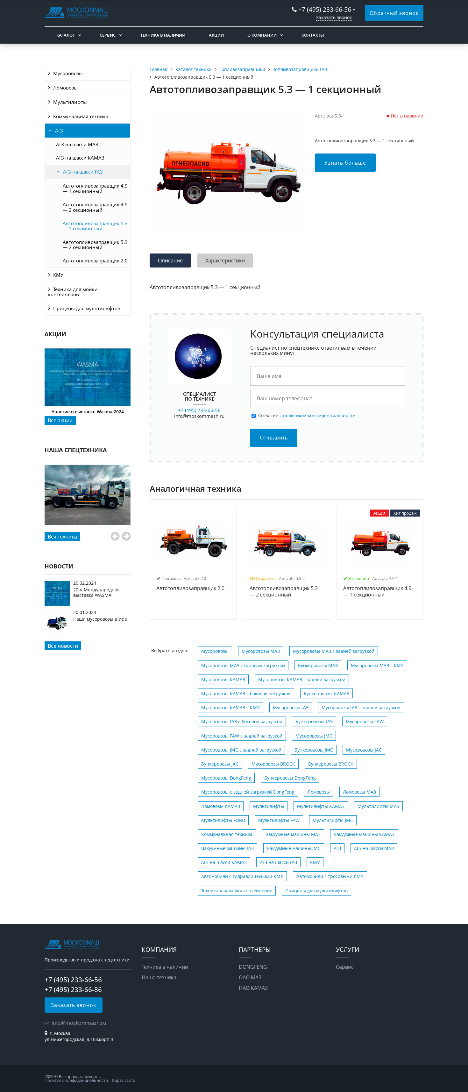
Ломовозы (65, 87)
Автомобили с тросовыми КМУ (330, 876)
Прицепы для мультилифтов (86, 308)
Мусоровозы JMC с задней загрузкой (241, 750)
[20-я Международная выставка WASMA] (57, 604)
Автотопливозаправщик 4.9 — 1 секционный (95, 188)
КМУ (58, 275)
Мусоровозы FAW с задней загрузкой (241, 736)
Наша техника (159, 977)
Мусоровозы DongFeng (226, 778)
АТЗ (59, 130)
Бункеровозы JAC (219, 764)
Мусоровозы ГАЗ (290, 707)
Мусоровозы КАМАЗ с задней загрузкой (301, 679)
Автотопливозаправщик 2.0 (95, 260)
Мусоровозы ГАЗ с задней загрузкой (361, 707)
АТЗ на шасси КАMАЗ (80, 157)
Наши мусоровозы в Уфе (100, 619)
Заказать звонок (334, 17)
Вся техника (62, 536)
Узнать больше (345, 162)
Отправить (274, 437)
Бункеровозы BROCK (330, 764)
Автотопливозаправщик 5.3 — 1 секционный (95, 226)
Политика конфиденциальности (76, 1080)
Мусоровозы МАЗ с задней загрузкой (333, 651)
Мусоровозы (68, 73)
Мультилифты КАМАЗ (320, 806)
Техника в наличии (162, 35)
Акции (216, 35)
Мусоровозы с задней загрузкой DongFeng (247, 792)
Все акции (60, 420)
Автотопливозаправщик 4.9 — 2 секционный (95, 207)
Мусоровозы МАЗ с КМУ (377, 665)
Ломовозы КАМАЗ (220, 806)
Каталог (65, 35)
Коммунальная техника (80, 116)
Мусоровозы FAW (365, 721)
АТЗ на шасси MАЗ (77, 144)
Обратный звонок (394, 13)
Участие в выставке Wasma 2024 (88, 412)
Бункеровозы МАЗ (318, 665)
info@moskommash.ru (199, 416)
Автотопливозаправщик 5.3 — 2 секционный (95, 244)
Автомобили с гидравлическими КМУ (242, 876)
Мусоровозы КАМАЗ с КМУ (230, 707)
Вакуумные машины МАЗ (293, 834)
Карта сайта (123, 1080)
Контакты (312, 35)
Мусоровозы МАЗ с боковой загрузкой (243, 665)
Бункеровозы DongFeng (290, 778)
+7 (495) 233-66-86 (73, 989)
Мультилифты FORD (223, 820)
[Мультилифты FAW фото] (88, 495)
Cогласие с (307, 415)
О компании (262, 35)
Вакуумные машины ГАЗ (227, 848)
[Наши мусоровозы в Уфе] (57, 633)
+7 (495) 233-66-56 (325, 9)
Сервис (108, 35)
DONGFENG (253, 966)
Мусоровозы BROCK (273, 764)
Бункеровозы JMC (313, 750)
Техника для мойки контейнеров (73, 291)
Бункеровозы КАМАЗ (326, 693)
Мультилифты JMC (333, 820)
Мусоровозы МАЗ (261, 651)
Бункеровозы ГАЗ (314, 721)
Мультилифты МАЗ (378, 806)
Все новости (63, 645)
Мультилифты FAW (279, 820)
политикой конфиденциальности (319, 415)
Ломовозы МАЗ (359, 792)
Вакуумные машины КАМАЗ (364, 834)
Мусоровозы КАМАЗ (223, 679)
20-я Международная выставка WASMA (96, 592)
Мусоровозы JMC (313, 736)
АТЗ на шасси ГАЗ (83, 171)
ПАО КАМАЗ (253, 987)
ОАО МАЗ (250, 977)
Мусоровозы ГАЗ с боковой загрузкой (241, 721)
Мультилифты (70, 102)
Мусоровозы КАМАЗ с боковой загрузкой (246, 693)
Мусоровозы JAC (364, 750)
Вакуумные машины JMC (294, 848)
